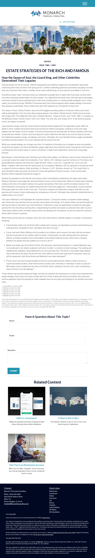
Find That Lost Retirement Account (26, 465)
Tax (50, 500)
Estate (51, 496)
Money (51, 503)
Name (11, 320)
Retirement (53, 491)
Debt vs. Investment (27, 418)
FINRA (38, 542)
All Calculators (54, 512)
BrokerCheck (46, 517)
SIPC (41, 542)
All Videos (52, 509)
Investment (53, 493)
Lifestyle (52, 505)
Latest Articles (54, 507)
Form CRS (13, 514)
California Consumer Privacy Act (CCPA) (64, 532)
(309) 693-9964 (69, 21)
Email (11, 335)
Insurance (53, 498)
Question (12, 350)
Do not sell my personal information (43, 534)
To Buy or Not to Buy (68, 418)
